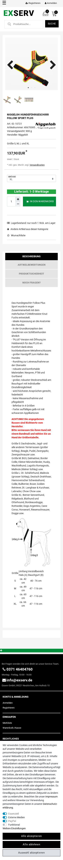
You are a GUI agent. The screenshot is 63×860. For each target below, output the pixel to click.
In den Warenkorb (42, 201)
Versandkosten (37, 165)
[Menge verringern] (17, 203)
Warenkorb (8, 727)
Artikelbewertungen (32, 264)
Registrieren (9, 707)
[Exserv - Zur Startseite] (19, 13)
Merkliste (7, 723)
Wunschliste (18, 235)
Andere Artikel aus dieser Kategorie (29, 229)
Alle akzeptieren (31, 836)
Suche (52, 23)
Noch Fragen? (31, 282)
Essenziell (13, 813)
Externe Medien (16, 817)
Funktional (14, 824)
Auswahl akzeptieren (31, 852)
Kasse (18, 727)
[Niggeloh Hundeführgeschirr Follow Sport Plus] (31, 64)
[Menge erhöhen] (17, 199)
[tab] (31, 257)
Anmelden (8, 702)
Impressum (51, 796)
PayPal (12, 821)
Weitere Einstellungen (14, 828)
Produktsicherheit (31, 273)
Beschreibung (31, 256)
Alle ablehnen (31, 844)
